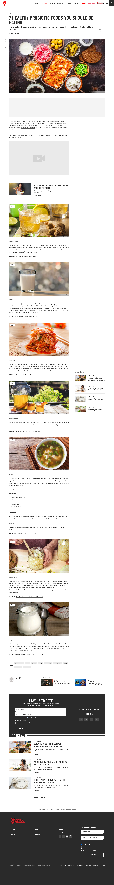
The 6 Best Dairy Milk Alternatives (27, 533)
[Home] (5, 5)
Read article (38, 196)
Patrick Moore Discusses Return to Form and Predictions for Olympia (95, 683)
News (55, 680)
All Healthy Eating (39, 797)
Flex (84, 3)
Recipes (12, 837)
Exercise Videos (39, 832)
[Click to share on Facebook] (96, 32)
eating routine (45, 135)
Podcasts (37, 834)
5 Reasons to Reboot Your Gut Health (28, 375)
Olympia (100, 3)
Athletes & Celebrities (56, 3)
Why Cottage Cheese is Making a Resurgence (95, 409)
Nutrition (44, 3)
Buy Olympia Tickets (64, 827)
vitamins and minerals (28, 127)
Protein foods (18, 667)
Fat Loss (34, 663)
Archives (61, 829)
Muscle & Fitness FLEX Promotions (26, 724)
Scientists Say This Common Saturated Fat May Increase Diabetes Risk (96, 378)
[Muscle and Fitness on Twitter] (86, 719)
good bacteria (35, 123)
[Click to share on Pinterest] (104, 32)
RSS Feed (37, 837)
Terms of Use (71, 865)
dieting (28, 663)
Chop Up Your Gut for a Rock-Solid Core (29, 654)
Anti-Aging (76, 3)
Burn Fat (16, 663)
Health (40, 663)
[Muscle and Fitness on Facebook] (81, 719)
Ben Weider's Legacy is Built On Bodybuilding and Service (62, 683)
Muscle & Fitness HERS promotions (26, 722)
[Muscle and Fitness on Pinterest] (97, 719)
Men (33, 718)
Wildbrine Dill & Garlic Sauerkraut (20, 590)
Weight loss (27, 667)
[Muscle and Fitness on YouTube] (91, 719)
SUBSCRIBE (21, 728)
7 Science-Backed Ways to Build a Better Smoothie (96, 389)
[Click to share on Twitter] (100, 32)
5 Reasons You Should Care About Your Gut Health (51, 186)
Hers (91, 3)
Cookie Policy (88, 865)
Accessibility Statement (99, 865)
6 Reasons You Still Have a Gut (26, 256)
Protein (65, 663)
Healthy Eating (13, 13)
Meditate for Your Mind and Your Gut (28, 431)
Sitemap (61, 832)
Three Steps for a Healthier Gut (26, 316)
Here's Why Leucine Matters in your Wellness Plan (95, 399)
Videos (36, 829)
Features (68, 3)
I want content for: (20, 718)
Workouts (36, 3)
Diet (22, 663)
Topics (36, 827)
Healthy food (47, 663)
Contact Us (63, 865)
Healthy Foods (57, 663)
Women (38, 718)
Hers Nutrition (37, 183)
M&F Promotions (21, 720)
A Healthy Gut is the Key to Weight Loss (29, 596)
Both (29, 718)
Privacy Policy (79, 865)
